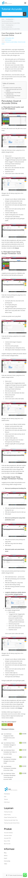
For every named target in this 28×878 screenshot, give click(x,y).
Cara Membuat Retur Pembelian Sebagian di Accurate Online (9, 745)
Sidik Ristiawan (8, 40)
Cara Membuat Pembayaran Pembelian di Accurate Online (10, 768)
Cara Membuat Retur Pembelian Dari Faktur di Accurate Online (10, 752)
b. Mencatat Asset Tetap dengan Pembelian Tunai (13, 93)
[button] (25, 3)
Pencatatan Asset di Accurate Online (12, 87)
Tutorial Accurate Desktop (11, 42)
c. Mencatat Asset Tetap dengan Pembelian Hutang (13, 96)
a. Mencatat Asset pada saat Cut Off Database (14, 90)
